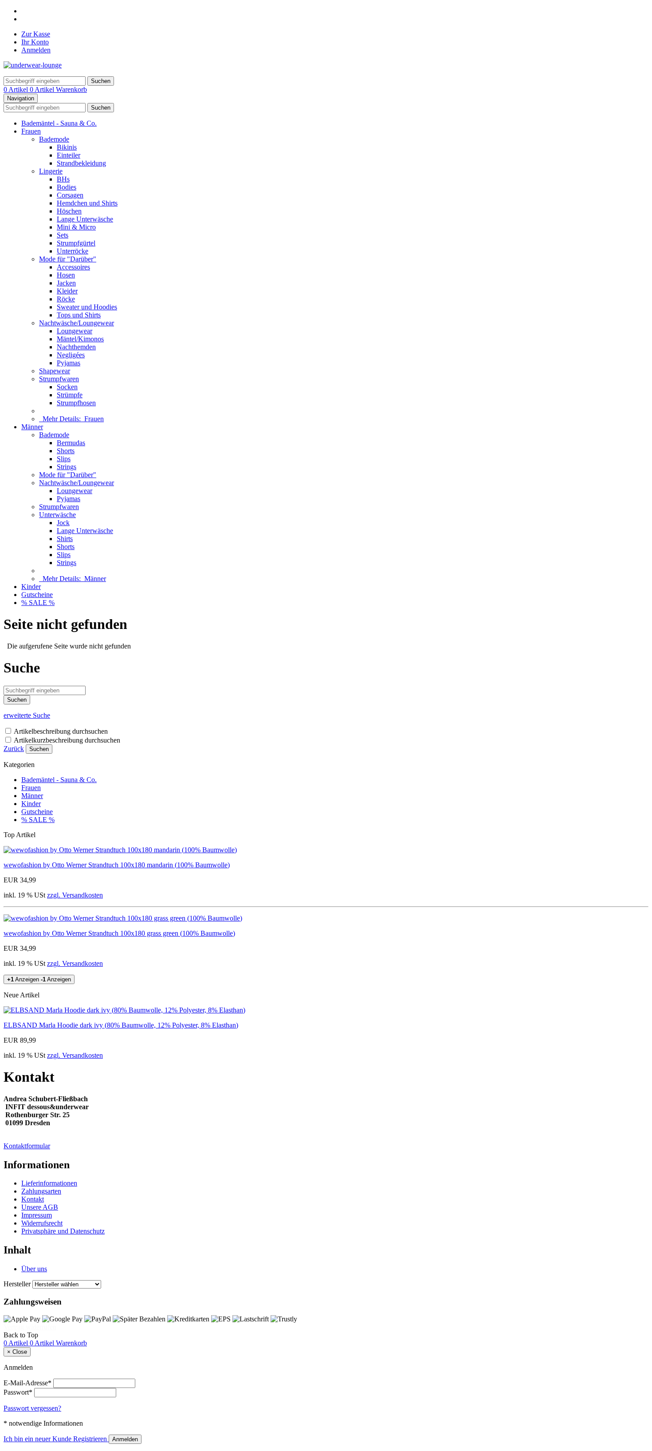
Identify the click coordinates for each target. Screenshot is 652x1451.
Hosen (66, 275)
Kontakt (32, 1199)
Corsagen (70, 195)
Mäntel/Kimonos (80, 339)
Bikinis (67, 147)
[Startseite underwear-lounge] (33, 65)
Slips (64, 459)
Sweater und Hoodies (87, 307)
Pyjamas (68, 363)
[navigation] (21, 1335)
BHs (63, 179)
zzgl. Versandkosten (75, 895)
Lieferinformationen (49, 1183)
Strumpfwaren (59, 379)
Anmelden (36, 50)
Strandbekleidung (81, 163)
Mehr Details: (71, 419)
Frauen (31, 131)
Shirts (65, 538)
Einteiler (68, 155)
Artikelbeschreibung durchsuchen (61, 731)
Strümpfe (69, 395)
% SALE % (38, 602)
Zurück (14, 748)
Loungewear (74, 331)
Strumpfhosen (76, 403)
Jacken (66, 283)
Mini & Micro (76, 227)
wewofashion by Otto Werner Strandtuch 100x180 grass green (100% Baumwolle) (119, 933)
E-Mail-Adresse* (27, 1383)
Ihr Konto (35, 42)
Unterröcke (72, 251)
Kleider (67, 291)
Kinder (31, 586)
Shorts (66, 451)
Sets (62, 235)
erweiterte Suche (27, 715)
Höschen (69, 211)
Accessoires (73, 267)
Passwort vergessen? (32, 1408)
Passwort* (18, 1392)
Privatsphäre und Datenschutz (63, 1231)
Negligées (71, 355)
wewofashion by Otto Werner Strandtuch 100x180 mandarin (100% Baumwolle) (117, 865)
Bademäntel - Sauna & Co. (59, 123)
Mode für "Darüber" (67, 259)
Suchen (39, 749)
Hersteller (17, 1284)
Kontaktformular (27, 1146)
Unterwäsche (57, 514)
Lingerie (51, 171)
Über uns (34, 1269)
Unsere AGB (39, 1207)
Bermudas (71, 443)
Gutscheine (37, 594)
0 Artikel (17, 89)
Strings (66, 466)
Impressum (36, 1215)
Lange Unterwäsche (85, 219)
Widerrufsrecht (42, 1223)
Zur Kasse (35, 34)
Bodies (66, 187)
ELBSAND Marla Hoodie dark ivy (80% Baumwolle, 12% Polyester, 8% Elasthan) (121, 1025)
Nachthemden (76, 347)
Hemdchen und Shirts (87, 203)
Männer (32, 427)
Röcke (66, 299)
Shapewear (54, 371)
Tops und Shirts (79, 315)
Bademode (54, 139)
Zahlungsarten (41, 1191)
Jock (63, 522)
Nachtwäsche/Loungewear (76, 323)
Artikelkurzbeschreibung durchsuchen (67, 740)
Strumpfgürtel (76, 243)
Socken (67, 387)
